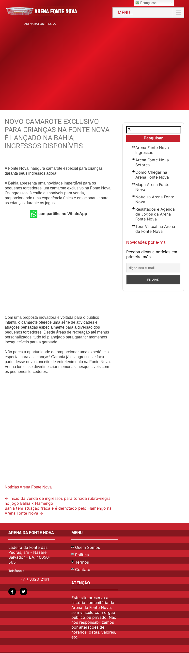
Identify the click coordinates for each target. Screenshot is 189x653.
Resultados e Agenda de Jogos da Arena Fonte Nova (155, 214)
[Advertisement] (94, 65)
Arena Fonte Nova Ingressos (152, 150)
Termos (82, 562)
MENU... (125, 13)
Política (82, 554)
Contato (82, 569)
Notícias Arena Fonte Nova (28, 487)
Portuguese (148, 3)
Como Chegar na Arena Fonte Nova (152, 175)
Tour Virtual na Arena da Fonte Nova (155, 229)
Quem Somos (87, 547)
